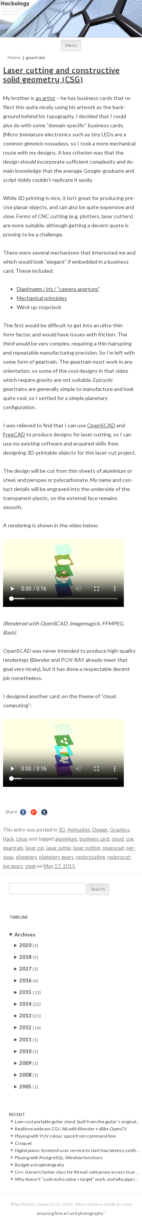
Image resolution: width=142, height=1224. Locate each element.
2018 (28, 957)
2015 (30, 992)
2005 (28, 1086)
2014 (30, 1004)
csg (129, 839)
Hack (8, 839)
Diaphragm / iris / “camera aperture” (58, 289)
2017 (28, 969)
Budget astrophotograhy (39, 1165)
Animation (78, 830)
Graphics (120, 830)
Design (100, 830)
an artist (45, 98)
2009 (28, 1063)
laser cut (34, 848)
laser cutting (86, 848)
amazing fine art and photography (70, 1213)
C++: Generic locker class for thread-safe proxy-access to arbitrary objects (77, 1172)
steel (30, 866)
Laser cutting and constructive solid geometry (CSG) (61, 75)
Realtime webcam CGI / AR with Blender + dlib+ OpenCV (71, 1129)
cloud (118, 839)
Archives (25, 935)
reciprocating (90, 857)
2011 (28, 1039)
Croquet (23, 1143)
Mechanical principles (42, 298)
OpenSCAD (101, 425)
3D (61, 830)
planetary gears (56, 857)
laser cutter (58, 848)
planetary (26, 857)
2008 (28, 1075)
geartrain (13, 848)
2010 (28, 1051)
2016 (28, 980)
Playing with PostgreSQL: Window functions (59, 1157)
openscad (113, 848)
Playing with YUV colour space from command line (65, 1136)
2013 (30, 1016)
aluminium (66, 839)
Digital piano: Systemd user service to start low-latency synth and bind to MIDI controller (77, 1150)
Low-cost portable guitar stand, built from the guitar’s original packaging (77, 1121)
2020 (28, 945)
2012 (30, 1027)
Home (14, 57)
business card (94, 839)
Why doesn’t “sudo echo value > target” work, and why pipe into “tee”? (77, 1179)
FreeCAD (14, 434)
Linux (22, 839)
